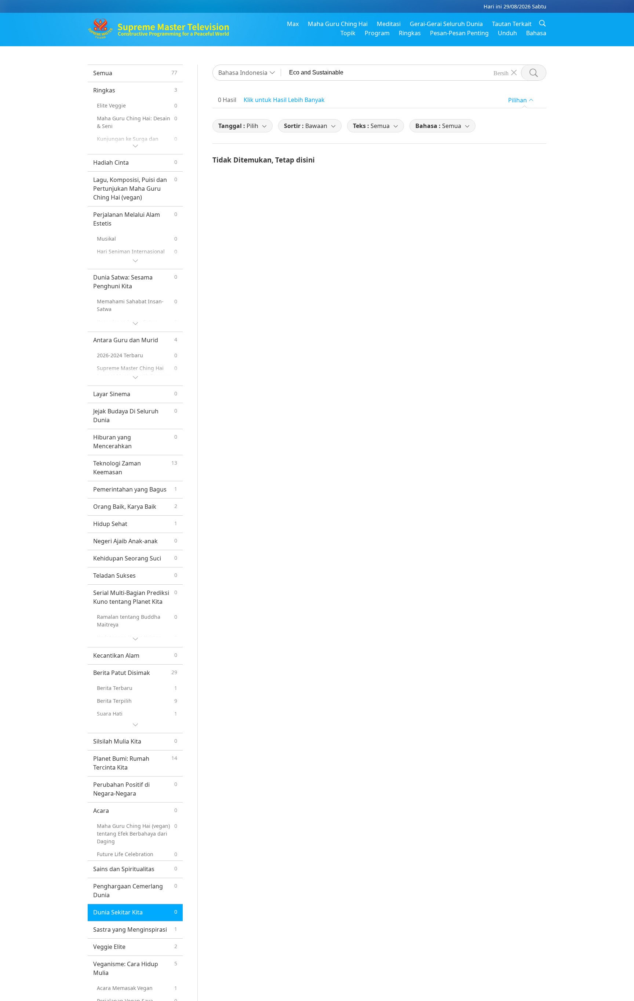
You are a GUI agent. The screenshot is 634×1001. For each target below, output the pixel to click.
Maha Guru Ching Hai (338, 24)
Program (377, 33)
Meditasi (389, 24)
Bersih (501, 73)
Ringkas (410, 33)
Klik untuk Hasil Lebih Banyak (284, 100)
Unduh (507, 33)
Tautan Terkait (512, 24)
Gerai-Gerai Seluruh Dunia (446, 24)
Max (293, 24)
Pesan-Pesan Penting (459, 33)
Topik (348, 33)
